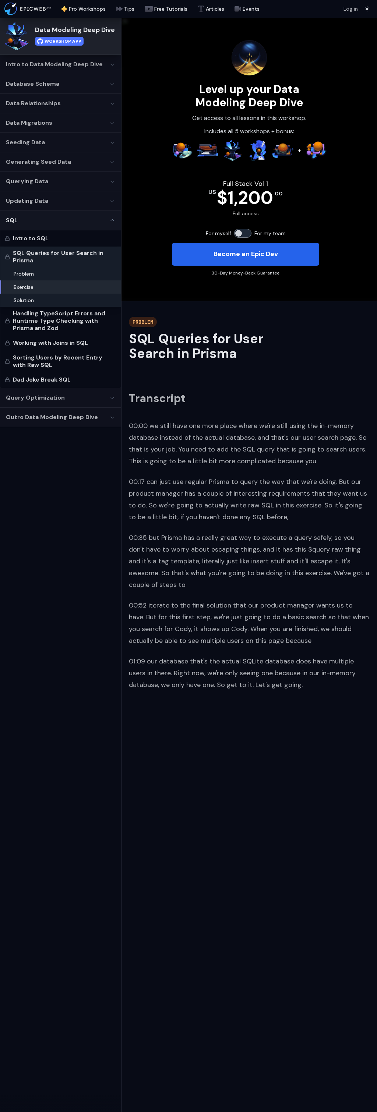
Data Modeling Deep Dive (75, 29)
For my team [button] (270, 233)
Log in (350, 9)
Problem (24, 273)
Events (251, 9)
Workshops (87, 9)
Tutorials (170, 9)
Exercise (24, 287)
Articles (215, 9)
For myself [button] (218, 233)
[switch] (242, 233)
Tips (129, 9)
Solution (24, 300)
